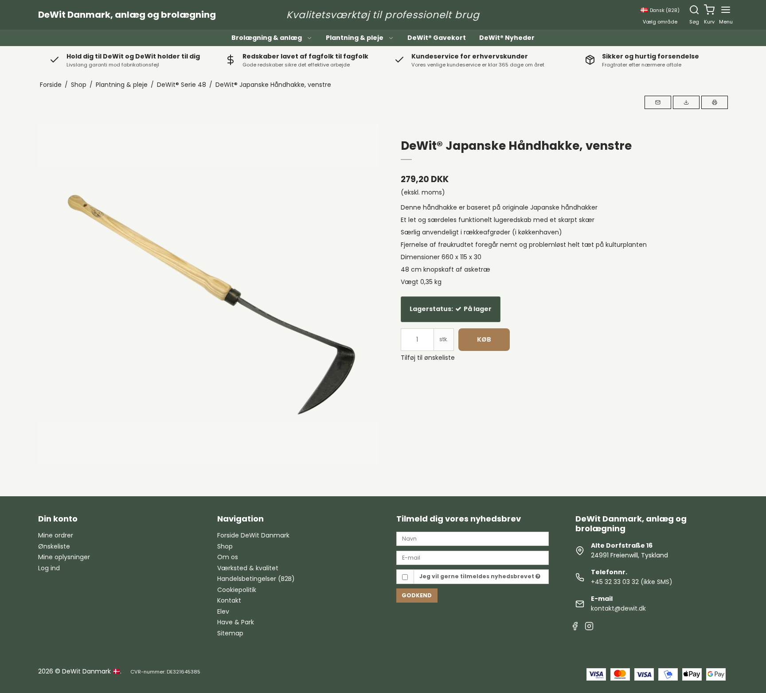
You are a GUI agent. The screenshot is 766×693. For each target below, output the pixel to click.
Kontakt (229, 600)
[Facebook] (575, 627)
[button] (658, 102)
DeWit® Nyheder (507, 37)
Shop (225, 546)
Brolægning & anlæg (266, 37)
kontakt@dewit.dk (618, 608)
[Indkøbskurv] (709, 9)
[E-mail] (472, 557)
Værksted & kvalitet (247, 568)
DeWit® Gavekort (436, 37)
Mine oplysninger (64, 557)
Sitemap (230, 633)
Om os (227, 557)
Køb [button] (484, 339)
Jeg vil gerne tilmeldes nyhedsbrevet (477, 576)
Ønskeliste (54, 546)
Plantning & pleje (354, 37)
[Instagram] (589, 627)
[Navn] (472, 538)
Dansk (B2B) (665, 10)
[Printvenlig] (714, 102)
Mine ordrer (55, 535)
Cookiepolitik (236, 589)
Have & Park (235, 622)
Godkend (417, 595)
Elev (223, 611)
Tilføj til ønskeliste (428, 357)
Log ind (49, 568)
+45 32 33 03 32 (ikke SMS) (631, 581)
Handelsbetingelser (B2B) (256, 578)
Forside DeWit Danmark (253, 535)
